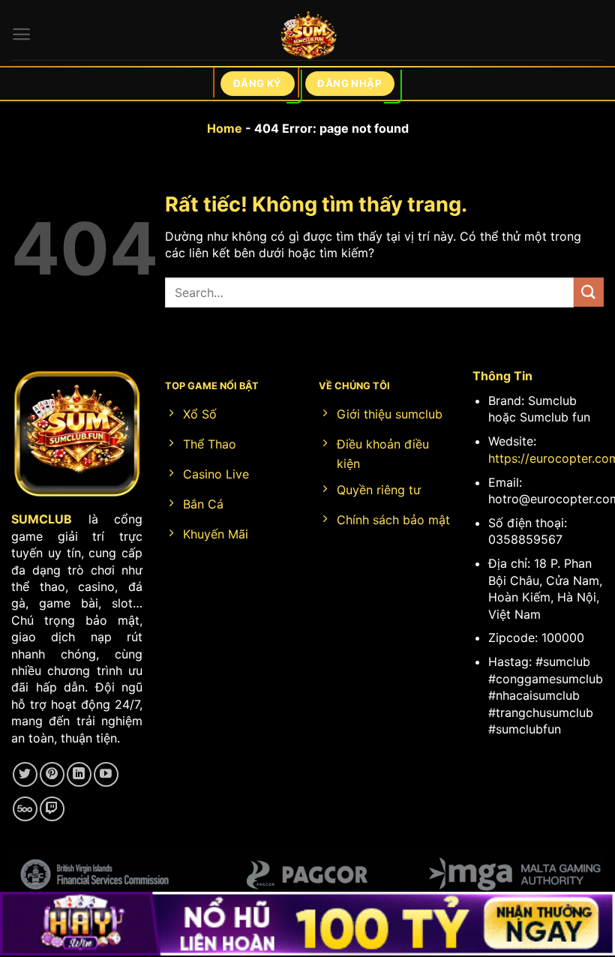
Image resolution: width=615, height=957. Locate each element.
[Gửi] (589, 292)
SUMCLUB (41, 519)
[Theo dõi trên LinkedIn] (79, 774)
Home (224, 128)
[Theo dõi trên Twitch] (52, 808)
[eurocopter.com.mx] (308, 38)
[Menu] (21, 34)
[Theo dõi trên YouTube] (106, 774)
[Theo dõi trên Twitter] (25, 774)
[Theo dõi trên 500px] (25, 808)
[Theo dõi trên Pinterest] (52, 774)
